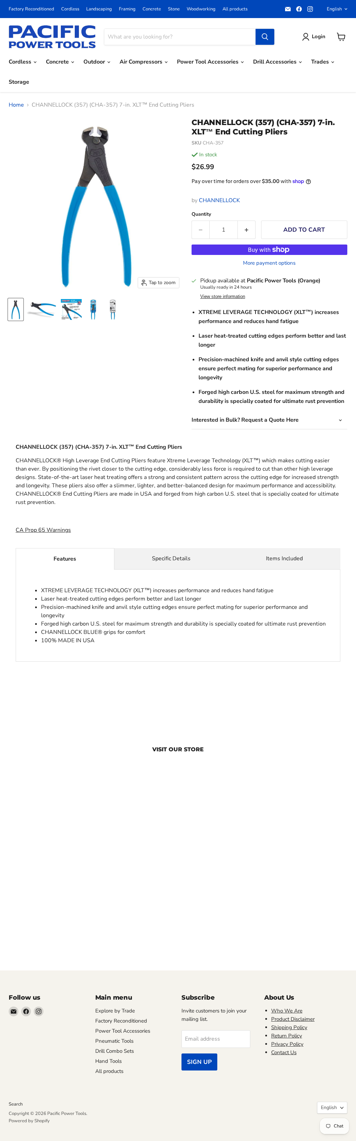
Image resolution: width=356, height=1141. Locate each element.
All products (235, 9)
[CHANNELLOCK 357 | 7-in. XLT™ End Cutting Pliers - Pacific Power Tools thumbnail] (15, 309)
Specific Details (171, 558)
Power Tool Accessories (208, 62)
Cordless (70, 9)
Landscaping (99, 9)
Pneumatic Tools (114, 1040)
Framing (127, 9)
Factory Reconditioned (31, 9)
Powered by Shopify (29, 1121)
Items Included (284, 558)
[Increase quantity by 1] (247, 230)
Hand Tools (108, 1061)
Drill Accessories (275, 62)
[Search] (265, 37)
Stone (174, 9)
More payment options (269, 263)
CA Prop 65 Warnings (43, 530)
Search (16, 1104)
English (334, 9)
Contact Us (284, 1052)
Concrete (152, 9)
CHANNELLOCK (219, 200)
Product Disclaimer (293, 1019)
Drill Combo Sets (114, 1051)
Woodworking (201, 9)
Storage (19, 82)
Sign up (199, 1062)
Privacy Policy (287, 1044)
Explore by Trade (115, 1010)
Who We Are (286, 1010)
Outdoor (94, 62)
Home (16, 105)
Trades (320, 62)
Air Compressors (142, 62)
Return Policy (286, 1035)
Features (65, 559)
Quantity (201, 214)
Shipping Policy (289, 1027)
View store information (222, 296)
